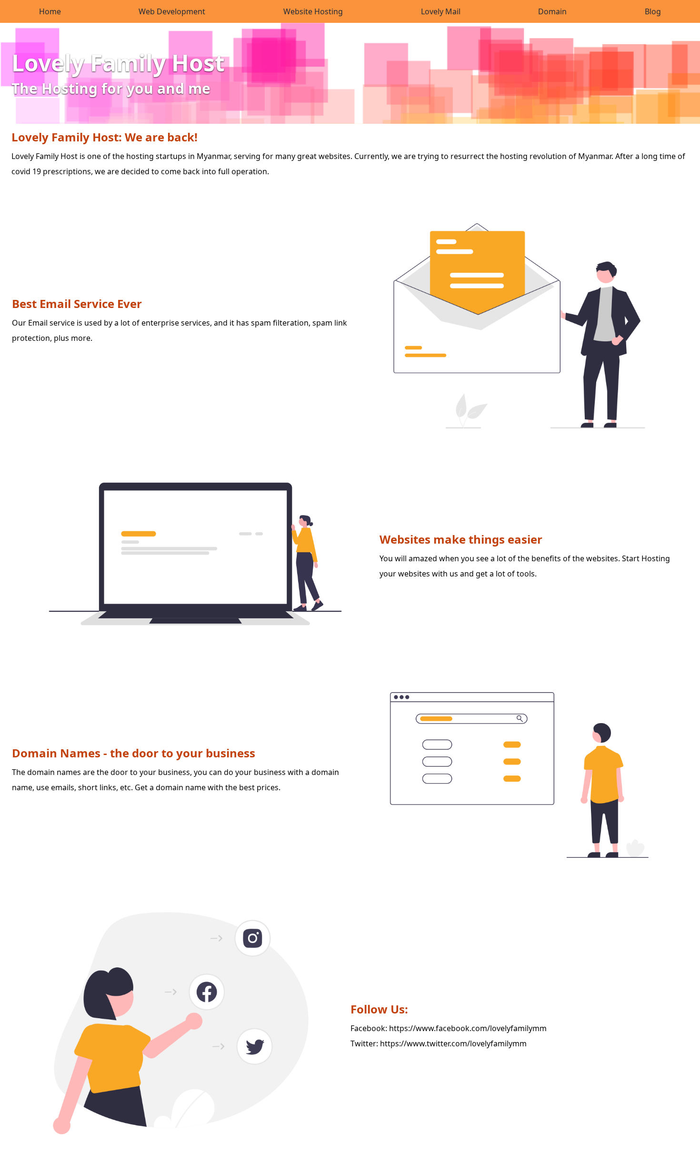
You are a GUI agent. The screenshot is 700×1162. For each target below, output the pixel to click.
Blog (653, 11)
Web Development (172, 11)
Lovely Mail (440, 11)
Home (50, 11)
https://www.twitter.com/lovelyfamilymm (453, 1043)
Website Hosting (313, 11)
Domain (552, 11)
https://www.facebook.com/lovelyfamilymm (468, 1028)
